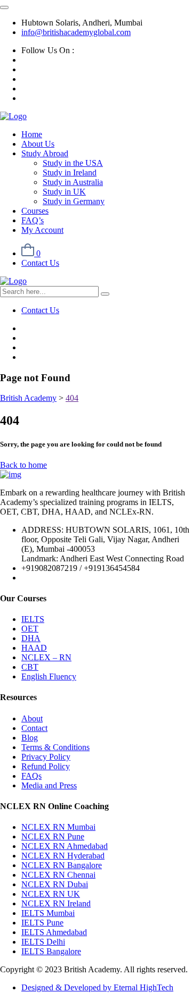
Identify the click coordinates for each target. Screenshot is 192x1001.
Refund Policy (45, 766)
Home (31, 134)
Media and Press (49, 785)
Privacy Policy (45, 756)
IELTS (32, 619)
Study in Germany (74, 201)
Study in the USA (73, 162)
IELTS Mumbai (48, 913)
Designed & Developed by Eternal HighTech (97, 987)
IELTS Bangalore (51, 951)
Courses (35, 210)
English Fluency (48, 676)
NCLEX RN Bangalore (61, 865)
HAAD (34, 647)
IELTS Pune (42, 922)
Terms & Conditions (55, 747)
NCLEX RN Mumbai (58, 826)
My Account (42, 229)
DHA (31, 638)
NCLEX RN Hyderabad (63, 855)
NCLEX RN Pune (52, 836)
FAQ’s (32, 220)
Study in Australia (73, 182)
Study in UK (64, 191)
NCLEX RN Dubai (54, 884)
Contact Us (40, 262)
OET (29, 628)
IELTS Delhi (43, 941)
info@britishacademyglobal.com (76, 32)
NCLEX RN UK (50, 893)
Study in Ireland (70, 172)
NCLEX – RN (46, 657)
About (32, 718)
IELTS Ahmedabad (54, 932)
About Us (37, 143)
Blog (29, 737)
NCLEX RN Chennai (58, 874)
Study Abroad (44, 153)
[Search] (105, 294)
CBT (29, 666)
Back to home (23, 464)
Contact (34, 728)
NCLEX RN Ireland (56, 903)
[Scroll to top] (4, 7)
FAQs (31, 775)
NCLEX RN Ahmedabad (64, 846)
